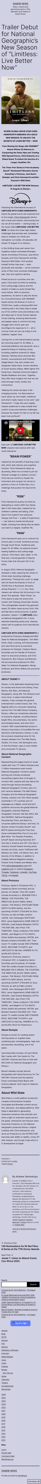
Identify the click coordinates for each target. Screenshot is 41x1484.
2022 (3, 1407)
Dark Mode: (32, 1481)
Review (4, 1370)
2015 (3, 1430)
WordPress (22, 1476)
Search (4, 1280)
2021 (3, 1411)
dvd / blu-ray (8, 1373)
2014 (3, 1434)
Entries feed (6, 1453)
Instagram (28, 869)
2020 (3, 1414)
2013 (3, 1437)
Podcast (4, 1366)
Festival (4, 1340)
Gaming (4, 1347)
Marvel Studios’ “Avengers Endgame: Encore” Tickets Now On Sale (19, 1311)
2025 (3, 1398)
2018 (3, 1421)
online (15, 1161)
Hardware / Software (9, 1350)
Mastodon (16, 1222)
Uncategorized (7, 1386)
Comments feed (7, 1456)
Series (3, 1376)
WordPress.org (7, 1459)
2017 (3, 1424)
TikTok (4, 875)
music (3, 1360)
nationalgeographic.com (17, 866)
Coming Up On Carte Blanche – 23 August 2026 (18, 1316)
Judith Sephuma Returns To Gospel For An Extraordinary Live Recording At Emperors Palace (18, 1304)
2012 (3, 1440)
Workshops (5, 1389)
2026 (3, 1395)
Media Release (7, 1357)
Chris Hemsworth (22, 217)
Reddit (15, 875)
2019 (3, 1417)
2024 (3, 1401)
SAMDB (17, 1225)
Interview (5, 1353)
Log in (3, 1450)
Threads (5, 872)
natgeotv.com (7, 869)
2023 (3, 1404)
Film (3, 1344)
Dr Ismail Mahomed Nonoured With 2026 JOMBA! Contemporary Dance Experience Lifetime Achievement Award (18, 1297)
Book (3, 1334)
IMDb (22, 1225)
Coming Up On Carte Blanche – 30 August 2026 (18, 1291)
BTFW (3, 1337)
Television (5, 1380)
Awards (4, 1331)
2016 (3, 1427)
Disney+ (10, 1164)
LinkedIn (23, 872)
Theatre (4, 1383)
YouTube (32, 872)
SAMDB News (20, 3)
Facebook (14, 872)
